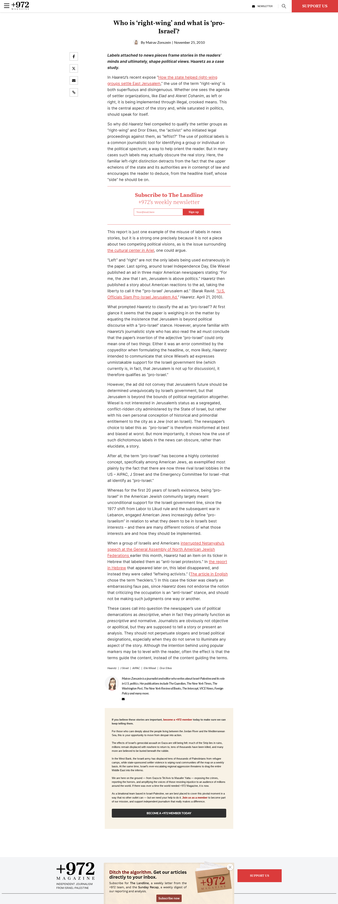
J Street (124, 668)
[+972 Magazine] (20, 8)
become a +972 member (177, 719)
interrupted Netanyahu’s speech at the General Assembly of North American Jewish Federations (165, 549)
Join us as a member (195, 797)
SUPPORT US (314, 6)
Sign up (194, 212)
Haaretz (112, 668)
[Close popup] (230, 867)
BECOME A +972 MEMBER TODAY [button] (169, 813)
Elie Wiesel (150, 668)
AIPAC (136, 668)
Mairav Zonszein (158, 42)
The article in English (209, 574)
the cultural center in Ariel (130, 250)
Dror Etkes (166, 668)
